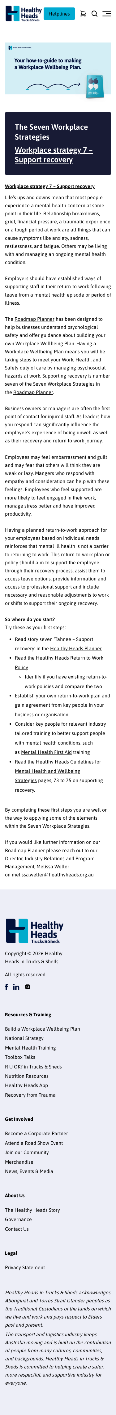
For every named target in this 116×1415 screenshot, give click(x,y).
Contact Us (17, 1229)
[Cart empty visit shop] (83, 14)
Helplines (59, 13)
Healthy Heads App (26, 1085)
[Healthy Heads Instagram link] (27, 987)
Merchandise (19, 1162)
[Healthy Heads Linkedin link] (16, 987)
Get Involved (19, 1119)
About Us (15, 1195)
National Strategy (24, 1038)
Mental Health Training (30, 1047)
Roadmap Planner (34, 319)
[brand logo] (23, 13)
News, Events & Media (29, 1171)
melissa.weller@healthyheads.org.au (53, 874)
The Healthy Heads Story (32, 1210)
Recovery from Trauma (30, 1095)
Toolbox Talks (20, 1057)
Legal (11, 1253)
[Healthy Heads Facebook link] (6, 987)
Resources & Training (28, 1014)
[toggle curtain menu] (106, 13)
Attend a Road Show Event (34, 1143)
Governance (18, 1219)
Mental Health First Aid (46, 752)
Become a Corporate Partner (36, 1133)
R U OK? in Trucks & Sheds (33, 1066)
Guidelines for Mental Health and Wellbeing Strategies (58, 771)
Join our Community (27, 1152)
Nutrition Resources (27, 1076)
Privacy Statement (25, 1267)
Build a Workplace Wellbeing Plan (42, 1029)
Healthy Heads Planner (76, 648)
